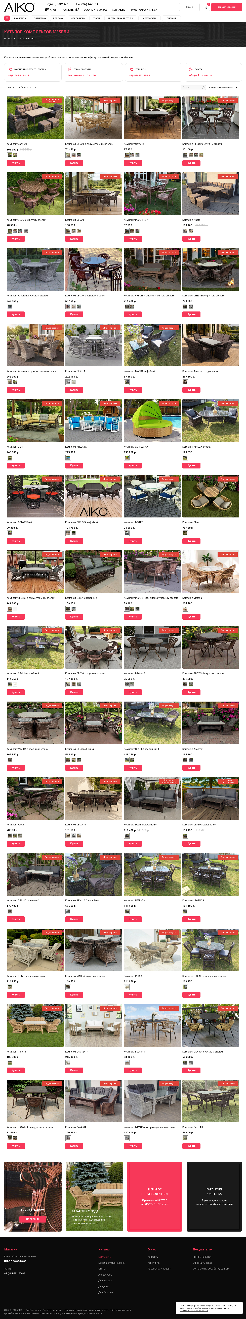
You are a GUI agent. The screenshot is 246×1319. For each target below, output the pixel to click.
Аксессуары (105, 1274)
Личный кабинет (202, 1256)
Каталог (18, 38)
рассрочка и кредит (145, 9)
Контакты (153, 1256)
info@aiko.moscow (200, 75)
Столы (102, 1268)
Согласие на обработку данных (211, 1268)
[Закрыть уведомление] (240, 1304)
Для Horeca (105, 1280)
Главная (8, 38)
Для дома (103, 1286)
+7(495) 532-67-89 (139, 75)
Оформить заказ (202, 1262)
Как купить (154, 1262)
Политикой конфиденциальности (194, 1310)
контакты (119, 9)
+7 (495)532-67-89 (14, 1273)
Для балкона (105, 1292)
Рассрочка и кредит (159, 1268)
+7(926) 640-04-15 (18, 75)
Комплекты (104, 1256)
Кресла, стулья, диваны (111, 1262)
